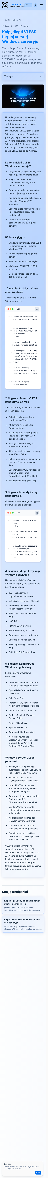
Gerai (38, 1173)
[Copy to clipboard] (37, 309)
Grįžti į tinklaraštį (13, 20)
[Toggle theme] (35, 5)
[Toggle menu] (41, 5)
